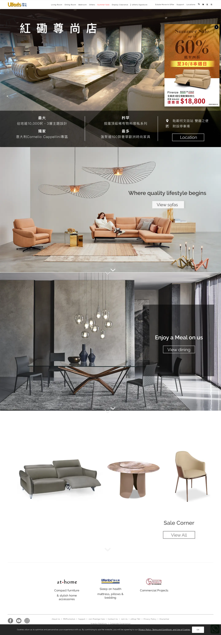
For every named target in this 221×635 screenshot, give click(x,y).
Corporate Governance (120, 624)
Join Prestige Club (96, 619)
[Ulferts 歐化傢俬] (17, 4)
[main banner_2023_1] (110, 209)
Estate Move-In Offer (164, 5)
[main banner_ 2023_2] (110, 341)
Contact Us (113, 619)
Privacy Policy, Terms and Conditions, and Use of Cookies (164, 630)
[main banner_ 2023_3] (110, 480)
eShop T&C (135, 619)
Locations (191, 5)
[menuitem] (164, 4)
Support (180, 5)
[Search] (198, 4)
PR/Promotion (69, 619)
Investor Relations (99, 624)
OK (198, 630)
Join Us (124, 619)
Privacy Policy (150, 619)
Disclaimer (164, 619)
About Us (56, 619)
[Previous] (6, 78)
